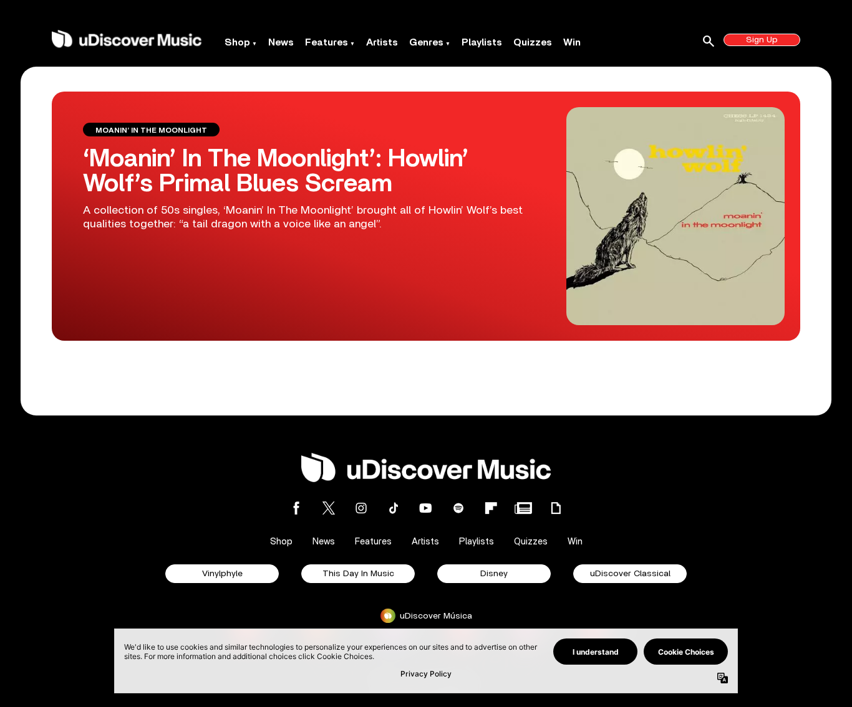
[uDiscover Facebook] (296, 508)
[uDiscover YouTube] (426, 508)
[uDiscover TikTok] (393, 508)
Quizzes (532, 42)
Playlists (482, 42)
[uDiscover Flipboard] (491, 508)
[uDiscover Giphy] (555, 508)
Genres (426, 42)
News (281, 42)
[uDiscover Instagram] (361, 508)
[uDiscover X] (328, 508)
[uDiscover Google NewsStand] (523, 508)
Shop (237, 42)
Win (572, 42)
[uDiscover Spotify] (458, 508)
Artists (382, 42)
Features (326, 42)
